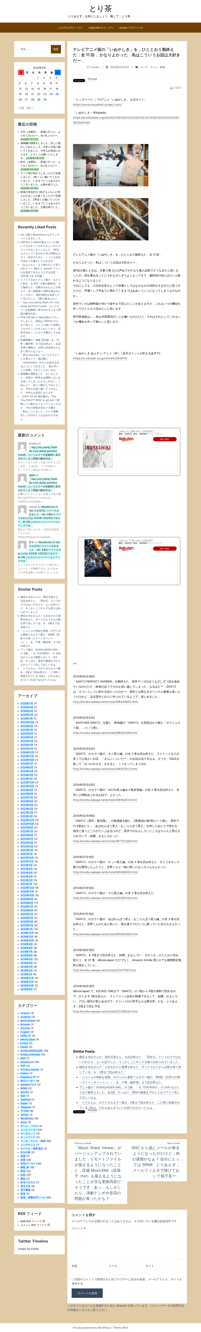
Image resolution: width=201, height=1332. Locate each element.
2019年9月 (26, 944)
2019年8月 (26, 947)
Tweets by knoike (28, 1248)
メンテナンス (27, 1144)
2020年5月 (26, 914)
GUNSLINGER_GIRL (31, 1050)
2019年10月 (27, 940)
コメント (78, 1228)
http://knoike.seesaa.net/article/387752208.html (105, 841)
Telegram (25, 1107)
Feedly (24, 1047)
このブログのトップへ (70, 27)
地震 (22, 1156)
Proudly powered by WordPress (92, 1327)
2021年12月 (27, 857)
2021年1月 (26, 884)
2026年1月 (26, 718)
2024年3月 (26, 774)
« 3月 (21, 108)
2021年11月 (26, 861)
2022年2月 (26, 850)
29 (38, 99)
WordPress (26, 1118)
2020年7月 (26, 906)
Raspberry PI (27, 1077)
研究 (22, 1171)
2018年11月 (26, 981)
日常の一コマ (27, 1163)
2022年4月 (26, 842)
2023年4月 (26, 805)
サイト (150, 1265)
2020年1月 (26, 929)
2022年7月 (26, 831)
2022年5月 (26, 838)
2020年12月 (27, 887)
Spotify (24, 1092)
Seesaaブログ (28, 1084)
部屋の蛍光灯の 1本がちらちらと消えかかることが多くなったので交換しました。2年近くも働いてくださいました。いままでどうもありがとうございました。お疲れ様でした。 (40, 199)
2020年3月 (26, 921)
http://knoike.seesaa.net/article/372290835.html (105, 1011)
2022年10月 (27, 823)
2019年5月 (26, 959)
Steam (24, 1103)
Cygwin (24, 1031)
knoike (95, 67)
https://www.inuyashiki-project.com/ (97, 104)
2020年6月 (26, 910)
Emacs (24, 1043)
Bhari (125, 1327)
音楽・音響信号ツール (33, 1197)
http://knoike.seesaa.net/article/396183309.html (105, 732)
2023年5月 (26, 801)
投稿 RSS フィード (31, 1221)
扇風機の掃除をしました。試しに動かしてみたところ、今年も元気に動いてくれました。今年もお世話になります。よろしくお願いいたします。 (40, 151)
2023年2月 (26, 812)
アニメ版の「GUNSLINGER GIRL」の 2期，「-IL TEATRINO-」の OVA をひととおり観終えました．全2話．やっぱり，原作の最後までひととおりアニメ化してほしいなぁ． (129, 1092)
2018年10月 (27, 985)
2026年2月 (26, 714)
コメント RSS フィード (33, 1225)
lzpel (32, 475)
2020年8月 (26, 902)
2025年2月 (26, 748)
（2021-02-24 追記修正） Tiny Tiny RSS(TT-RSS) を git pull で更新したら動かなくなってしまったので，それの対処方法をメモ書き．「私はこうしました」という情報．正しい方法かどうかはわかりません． (40, 407)
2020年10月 (27, 895)
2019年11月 (26, 936)
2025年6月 (26, 733)
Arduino (25, 1013)
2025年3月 (26, 744)
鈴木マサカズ (27, 1182)
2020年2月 (26, 925)
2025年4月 (26, 741)
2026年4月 (26, 707)
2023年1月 (26, 816)
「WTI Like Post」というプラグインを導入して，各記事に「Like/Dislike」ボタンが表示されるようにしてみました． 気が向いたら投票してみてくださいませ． (39, 362)
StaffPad (25, 1099)
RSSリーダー (27, 1080)
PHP (22, 1065)
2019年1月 (26, 974)
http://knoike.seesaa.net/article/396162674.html (105, 800)
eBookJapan (27, 1039)
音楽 (22, 1193)
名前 (74, 1265)
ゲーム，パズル (29, 1125)
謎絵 (22, 1178)
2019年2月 (26, 970)
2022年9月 (26, 827)
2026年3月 (26, 711)
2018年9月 (26, 989)
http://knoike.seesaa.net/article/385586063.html (105, 872)
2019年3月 (26, 966)
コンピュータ (27, 1129)
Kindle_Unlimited (30, 1054)
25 (57, 94)
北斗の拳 (25, 1152)
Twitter (24, 1114)
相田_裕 (24, 1167)
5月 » (30, 108)
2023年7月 (26, 797)
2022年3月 (26, 846)
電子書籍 (25, 1189)
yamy (23, 1122)
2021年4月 (26, 872)
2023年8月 (26, 793)
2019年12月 (27, 932)
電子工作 (25, 1186)
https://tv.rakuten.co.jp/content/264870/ (100, 358)
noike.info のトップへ (101, 27)
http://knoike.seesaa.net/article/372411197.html (104, 970)
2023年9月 (26, 790)
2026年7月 (26, 703)
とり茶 (100, 8)
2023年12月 (27, 782)
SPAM (23, 1088)
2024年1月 (26, 778)
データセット (27, 1133)
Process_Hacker (29, 1069)
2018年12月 (27, 978)
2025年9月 (26, 726)
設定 (22, 1174)
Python (24, 1073)
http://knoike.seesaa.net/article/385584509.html (105, 934)
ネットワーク (27, 1137)
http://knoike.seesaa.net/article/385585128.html (105, 898)
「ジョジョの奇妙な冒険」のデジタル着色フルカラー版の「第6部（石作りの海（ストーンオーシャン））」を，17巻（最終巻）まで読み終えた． (40, 638)
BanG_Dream (28, 1020)
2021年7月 (26, 865)
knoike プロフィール (131, 27)
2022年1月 (26, 853)
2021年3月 (26, 876)
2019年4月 (26, 963)
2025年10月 (27, 722)
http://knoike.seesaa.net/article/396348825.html (105, 701)
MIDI (23, 1058)
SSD (22, 1095)
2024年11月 (27, 756)
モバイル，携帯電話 (31, 1148)
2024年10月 (27, 759)
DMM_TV (25, 1035)
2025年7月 (26, 729)
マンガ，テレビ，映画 (152, 67)
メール (113, 1265)
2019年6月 (26, 955)
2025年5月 (26, 737)
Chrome (25, 1028)
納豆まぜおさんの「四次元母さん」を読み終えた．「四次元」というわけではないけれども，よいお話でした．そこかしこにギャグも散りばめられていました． (40, 604)
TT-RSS (24, 1110)
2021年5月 (26, 869)
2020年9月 (26, 899)
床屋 (22, 1159)
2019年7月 (26, 951)
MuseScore (27, 1062)
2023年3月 (26, 808)
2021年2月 (26, 880)
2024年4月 (26, 771)
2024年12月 (27, 752)
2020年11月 (27, 891)
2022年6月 (26, 835)
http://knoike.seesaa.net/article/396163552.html (105, 769)
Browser (25, 1024)
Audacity (25, 1016)
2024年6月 (26, 767)
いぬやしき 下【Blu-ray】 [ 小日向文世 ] (136, 540)
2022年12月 (27, 820)
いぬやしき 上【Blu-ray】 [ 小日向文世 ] (136, 431)
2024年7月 (26, 763)
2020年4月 (26, 917)
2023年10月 (27, 786)
